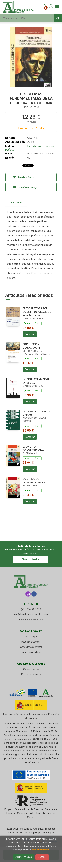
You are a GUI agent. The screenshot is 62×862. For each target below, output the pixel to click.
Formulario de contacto (31, 619)
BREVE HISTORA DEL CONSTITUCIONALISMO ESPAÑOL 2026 (37, 312)
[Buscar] (58, 18)
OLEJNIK (32, 138)
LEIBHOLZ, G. (31, 107)
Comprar (30, 334)
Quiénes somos (31, 669)
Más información (40, 849)
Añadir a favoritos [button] (28, 177)
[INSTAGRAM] (28, 594)
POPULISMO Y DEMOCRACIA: (31, 346)
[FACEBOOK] (34, 594)
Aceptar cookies (24, 857)
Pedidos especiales (31, 674)
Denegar (42, 857)
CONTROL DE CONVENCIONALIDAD (35, 480)
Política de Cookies (31, 641)
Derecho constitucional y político (31, 148)
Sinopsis (16, 202)
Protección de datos (31, 652)
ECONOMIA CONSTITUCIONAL (34, 448)
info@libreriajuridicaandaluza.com (31, 614)
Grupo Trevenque (44, 832)
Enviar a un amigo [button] (27, 187)
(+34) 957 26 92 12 (31, 609)
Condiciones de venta (31, 647)
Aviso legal (31, 636)
